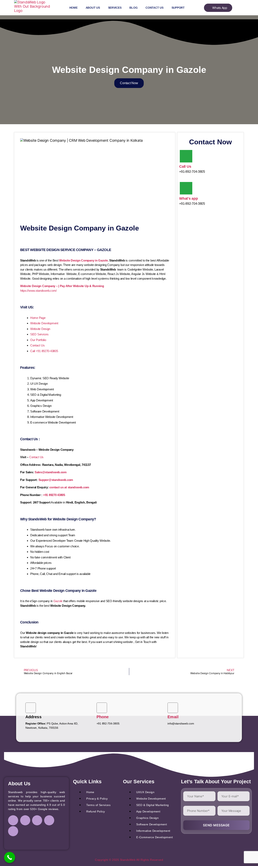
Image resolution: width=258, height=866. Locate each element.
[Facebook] (13, 820)
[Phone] (102, 708)
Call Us (185, 166)
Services (115, 7)
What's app (188, 198)
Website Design (40, 329)
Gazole (57, 601)
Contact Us (154, 7)
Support (178, 7)
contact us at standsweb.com (69, 487)
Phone (103, 717)
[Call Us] (186, 156)
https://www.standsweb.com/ (38, 290)
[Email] (172, 708)
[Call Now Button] (9, 857)
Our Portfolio (38, 340)
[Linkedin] (37, 820)
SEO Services (39, 334)
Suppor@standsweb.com (55, 480)
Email (173, 717)
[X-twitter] (49, 820)
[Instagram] (25, 820)
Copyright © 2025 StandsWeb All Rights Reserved (129, 859)
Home (73, 7)
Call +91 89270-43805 (44, 351)
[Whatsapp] (13, 831)
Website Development (44, 323)
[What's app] (186, 188)
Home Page (38, 317)
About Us (93, 7)
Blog (133, 7)
